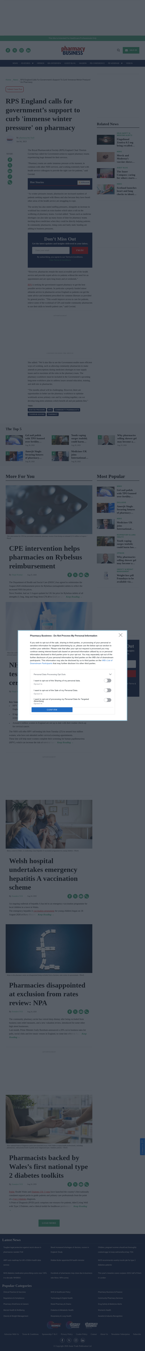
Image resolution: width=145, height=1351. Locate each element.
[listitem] (72, 674)
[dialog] (72, 675)
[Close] (121, 636)
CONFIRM (52, 710)
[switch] (107, 680)
